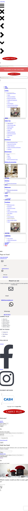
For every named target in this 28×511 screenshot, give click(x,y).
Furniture (7, 202)
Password (2, 424)
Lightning (7, 235)
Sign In (1, 457)
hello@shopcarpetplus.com (5, 268)
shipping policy (6, 325)
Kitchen (7, 180)
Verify (2, 452)
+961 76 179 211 (5, 277)
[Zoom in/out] (0, 484)
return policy (6, 323)
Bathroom (8, 187)
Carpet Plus (2, 1)
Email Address (3, 423)
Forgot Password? (3, 440)
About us (5, 319)
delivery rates (6, 326)
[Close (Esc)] (4, 484)
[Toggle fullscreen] (1, 484)
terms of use (6, 320)
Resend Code (3, 453)
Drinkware (8, 139)
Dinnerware (8, 151)
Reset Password (4, 456)
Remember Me (5, 438)
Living (6, 90)
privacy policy (6, 322)
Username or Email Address (6, 433)
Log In (2, 442)
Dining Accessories (10, 162)
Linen (6, 195)
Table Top (8, 121)
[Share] (3, 484)
